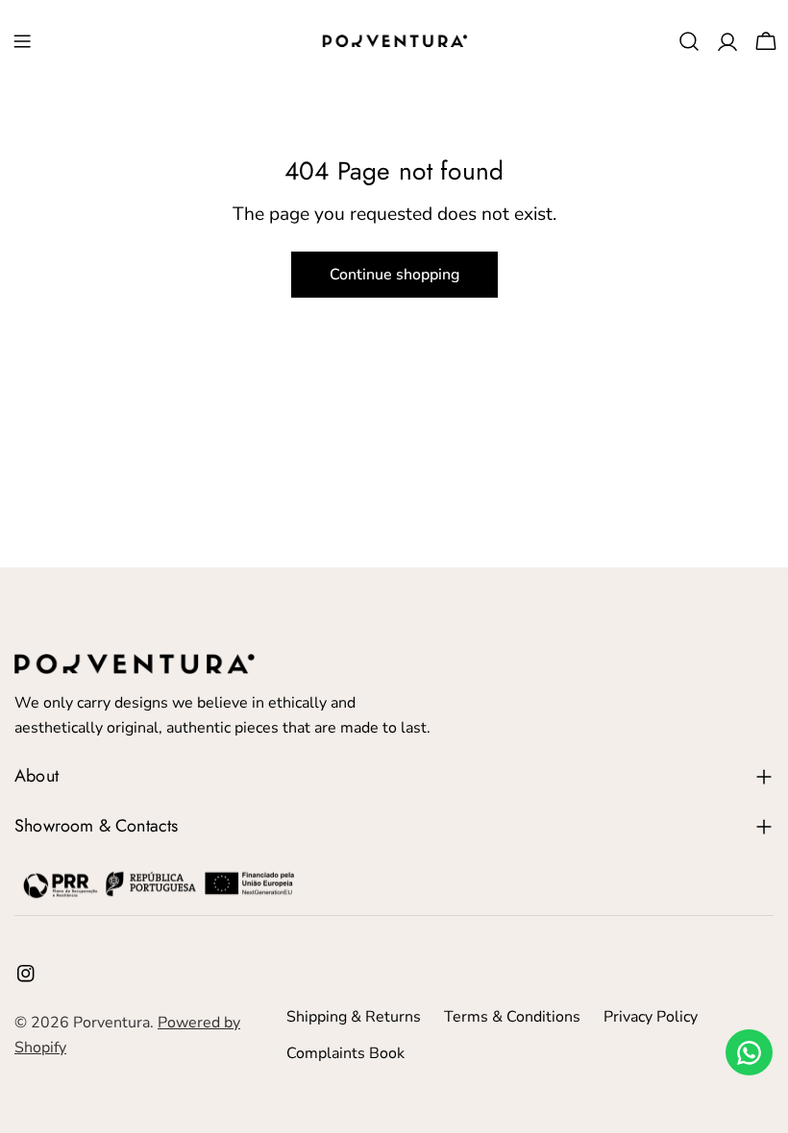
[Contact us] (749, 1052)
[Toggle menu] (22, 41)
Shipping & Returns (353, 1016)
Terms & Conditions (512, 1016)
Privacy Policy (650, 1016)
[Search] (689, 41)
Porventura (111, 1022)
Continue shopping (394, 274)
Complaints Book (345, 1053)
